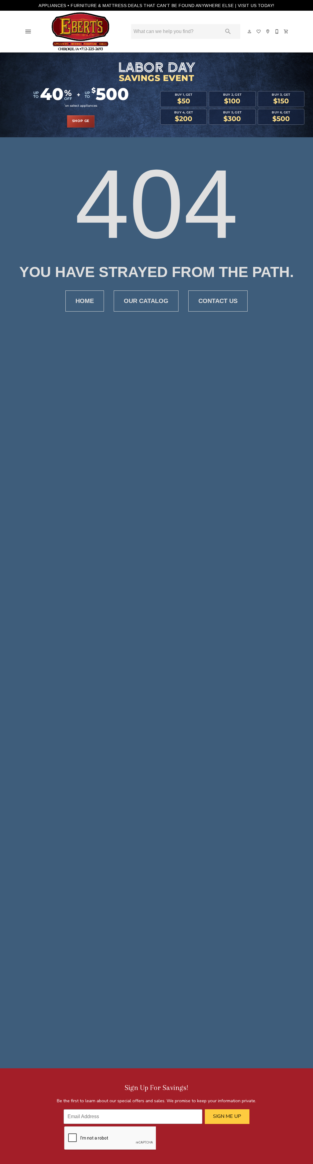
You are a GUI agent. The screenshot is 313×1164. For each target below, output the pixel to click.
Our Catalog (146, 300)
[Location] (268, 31)
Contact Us (218, 300)
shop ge (81, 121)
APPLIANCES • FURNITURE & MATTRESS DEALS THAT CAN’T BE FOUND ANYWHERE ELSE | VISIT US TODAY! (156, 5)
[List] (259, 31)
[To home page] (80, 31)
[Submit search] (228, 31)
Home (84, 300)
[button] (28, 31)
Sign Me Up (227, 1116)
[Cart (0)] (286, 31)
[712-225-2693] (277, 31)
